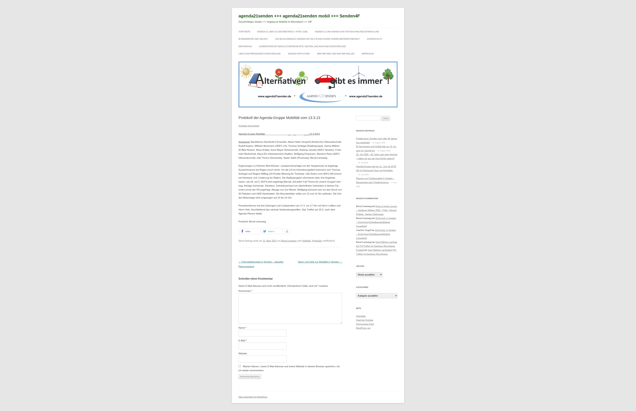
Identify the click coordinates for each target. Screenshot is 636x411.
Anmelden (361, 316)
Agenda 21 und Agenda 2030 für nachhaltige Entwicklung (347, 32)
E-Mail (242, 340)
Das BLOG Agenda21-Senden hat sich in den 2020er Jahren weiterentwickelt (317, 39)
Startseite (244, 32)
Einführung (245, 46)
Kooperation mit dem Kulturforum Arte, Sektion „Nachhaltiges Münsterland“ (302, 46)
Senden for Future (299, 54)
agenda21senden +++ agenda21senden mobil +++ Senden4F (299, 15)
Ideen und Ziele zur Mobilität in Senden (320, 262)
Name (242, 327)
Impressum (368, 54)
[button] (249, 231)
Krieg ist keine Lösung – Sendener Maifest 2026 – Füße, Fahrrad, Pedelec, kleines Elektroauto (376, 210)
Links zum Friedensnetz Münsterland (259, 54)
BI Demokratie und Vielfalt (253, 39)
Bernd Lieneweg (288, 241)
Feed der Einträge (364, 320)
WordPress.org (363, 328)
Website (242, 353)
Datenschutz (374, 39)
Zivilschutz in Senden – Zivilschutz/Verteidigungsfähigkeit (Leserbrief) (376, 222)
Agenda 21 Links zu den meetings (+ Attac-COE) (282, 32)
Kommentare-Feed (365, 324)
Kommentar (245, 291)
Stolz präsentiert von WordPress (252, 397)
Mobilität (307, 241)
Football (360, 250)
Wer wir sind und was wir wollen (335, 54)
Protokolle (317, 241)
